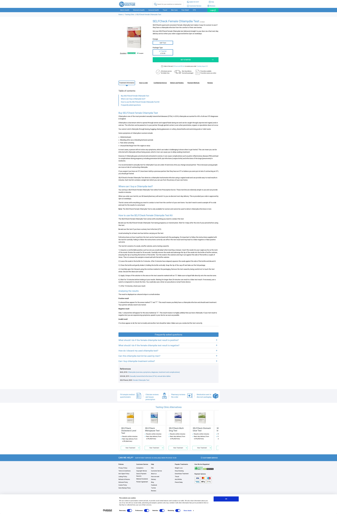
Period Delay (179, 482)
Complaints (139, 468)
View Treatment (130, 448)
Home (120, 14)
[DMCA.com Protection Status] (208, 469)
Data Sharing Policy (124, 488)
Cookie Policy (122, 485)
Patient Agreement (142, 482)
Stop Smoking (179, 471)
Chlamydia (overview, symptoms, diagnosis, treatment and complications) (154, 372)
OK (226, 499)
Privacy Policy (122, 468)
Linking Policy (122, 476)
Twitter (153, 488)
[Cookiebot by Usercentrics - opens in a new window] (107, 510)
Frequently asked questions (131, 105)
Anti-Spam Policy (123, 473)
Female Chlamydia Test (141, 380)
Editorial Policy (123, 482)
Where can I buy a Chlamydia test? (133, 99)
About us (154, 473)
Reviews (153, 491)
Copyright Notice (141, 471)
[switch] (146, 510)
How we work (155, 476)
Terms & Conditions (124, 471)
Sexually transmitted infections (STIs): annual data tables (150, 376)
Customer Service (210, 458)
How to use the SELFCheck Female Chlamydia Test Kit (140, 102)
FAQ (152, 468)
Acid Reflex (178, 479)
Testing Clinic (129, 14)
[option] (134, 37)
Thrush (177, 476)
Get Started (186, 60)
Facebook (154, 485)
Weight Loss (179, 468)
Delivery (153, 479)
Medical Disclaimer (142, 479)
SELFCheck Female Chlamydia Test (148, 14)
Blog (152, 482)
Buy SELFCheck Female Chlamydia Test (135, 96)
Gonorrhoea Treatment (182, 473)
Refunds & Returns (124, 479)
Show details (188, 510)
